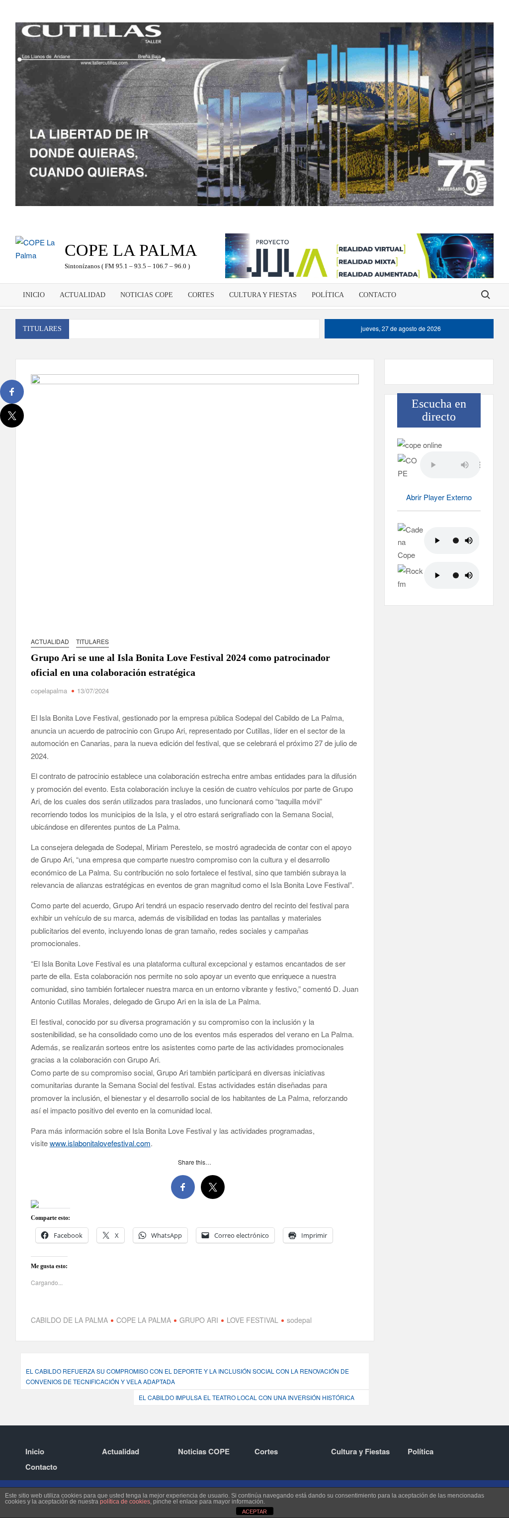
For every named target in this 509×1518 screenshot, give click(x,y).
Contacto (377, 295)
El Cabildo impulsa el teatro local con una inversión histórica (246, 1397)
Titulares (92, 641)
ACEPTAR (254, 1512)
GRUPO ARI (198, 1320)
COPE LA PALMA (143, 1320)
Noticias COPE (146, 295)
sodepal (299, 1320)
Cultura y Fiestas (263, 295)
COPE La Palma (131, 250)
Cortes (201, 295)
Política (328, 295)
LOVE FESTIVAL (252, 1320)
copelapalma (49, 690)
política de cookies (125, 1501)
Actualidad (82, 295)
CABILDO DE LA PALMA (69, 1320)
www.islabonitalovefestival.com (100, 1143)
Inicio (34, 295)
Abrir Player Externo (439, 497)
